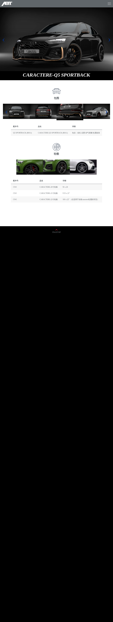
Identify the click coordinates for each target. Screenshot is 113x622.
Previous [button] (6, 112)
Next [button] (106, 112)
